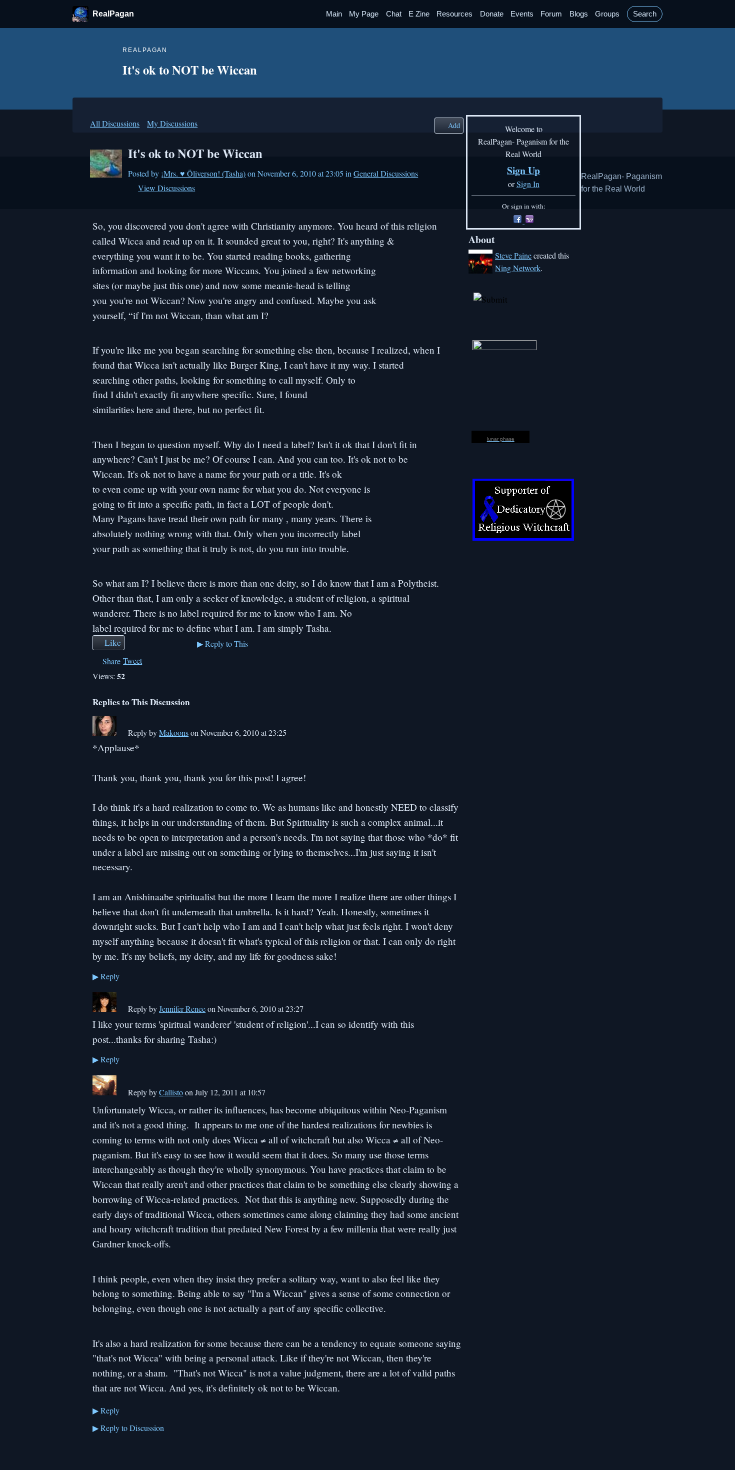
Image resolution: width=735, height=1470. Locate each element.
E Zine (419, 14)
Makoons (173, 732)
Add (454, 125)
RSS (98, 1449)
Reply (106, 976)
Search (644, 14)
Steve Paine (513, 255)
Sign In (528, 184)
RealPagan (113, 14)
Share (111, 661)
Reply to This (222, 643)
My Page (363, 14)
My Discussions (172, 123)
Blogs (579, 14)
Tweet (132, 660)
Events (522, 14)
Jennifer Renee (182, 1008)
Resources (454, 14)
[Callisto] (104, 1092)
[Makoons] (104, 732)
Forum (551, 14)
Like (112, 642)
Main (334, 14)
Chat (394, 14)
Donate (492, 14)
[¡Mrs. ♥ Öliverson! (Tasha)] (106, 174)
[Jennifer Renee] (104, 1008)
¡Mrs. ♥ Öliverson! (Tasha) (203, 173)
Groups (607, 14)
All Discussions (115, 123)
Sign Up (523, 170)
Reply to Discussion (128, 1427)
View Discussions (166, 188)
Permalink (122, 733)
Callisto (171, 1092)
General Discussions (386, 173)
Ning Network (517, 268)
